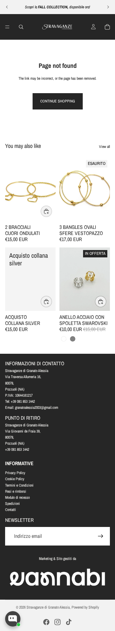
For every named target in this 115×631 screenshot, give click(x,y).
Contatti (10, 509)
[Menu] (7, 27)
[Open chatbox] (12, 619)
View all (104, 146)
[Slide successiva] (108, 7)
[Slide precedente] (7, 7)
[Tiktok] (69, 622)
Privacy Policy (15, 472)
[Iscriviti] (100, 536)
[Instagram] (57, 622)
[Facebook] (46, 622)
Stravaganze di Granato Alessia (48, 607)
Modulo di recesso (17, 497)
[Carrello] (107, 27)
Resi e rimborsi (15, 491)
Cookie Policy (14, 478)
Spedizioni (12, 503)
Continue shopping (57, 101)
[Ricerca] (21, 27)
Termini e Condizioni (19, 485)
